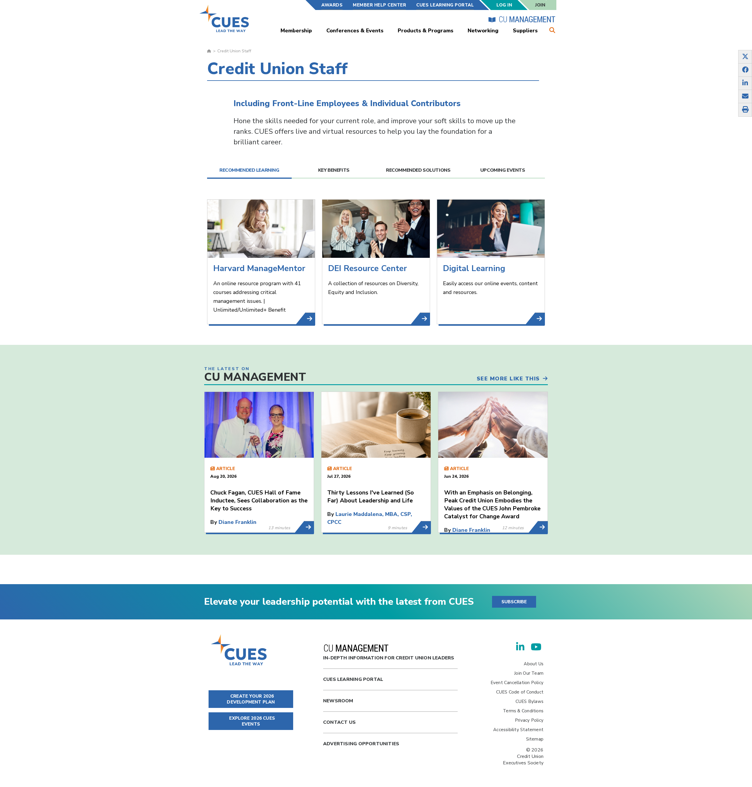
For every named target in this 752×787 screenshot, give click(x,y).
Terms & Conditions (523, 711)
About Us (533, 664)
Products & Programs (425, 30)
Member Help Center (379, 5)
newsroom (338, 701)
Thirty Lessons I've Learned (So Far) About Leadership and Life (370, 496)
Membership (296, 30)
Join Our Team (528, 673)
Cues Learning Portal (353, 679)
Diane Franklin (237, 522)
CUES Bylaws (529, 701)
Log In (504, 5)
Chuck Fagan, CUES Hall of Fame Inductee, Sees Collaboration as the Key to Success (259, 500)
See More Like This (508, 378)
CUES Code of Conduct (519, 692)
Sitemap (534, 739)
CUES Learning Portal (445, 5)
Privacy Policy (529, 720)
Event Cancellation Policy (517, 683)
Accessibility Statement (518, 730)
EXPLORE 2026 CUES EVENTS (251, 721)
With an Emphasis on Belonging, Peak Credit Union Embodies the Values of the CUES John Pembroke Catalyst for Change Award (492, 504)
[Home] (224, 18)
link (310, 319)
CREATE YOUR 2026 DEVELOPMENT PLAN (251, 699)
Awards (332, 5)
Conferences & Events (354, 30)
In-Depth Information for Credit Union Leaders (388, 658)
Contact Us (339, 722)
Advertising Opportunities (361, 744)
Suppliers (525, 30)
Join (540, 5)
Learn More (309, 527)
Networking (483, 30)
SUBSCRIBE (514, 602)
